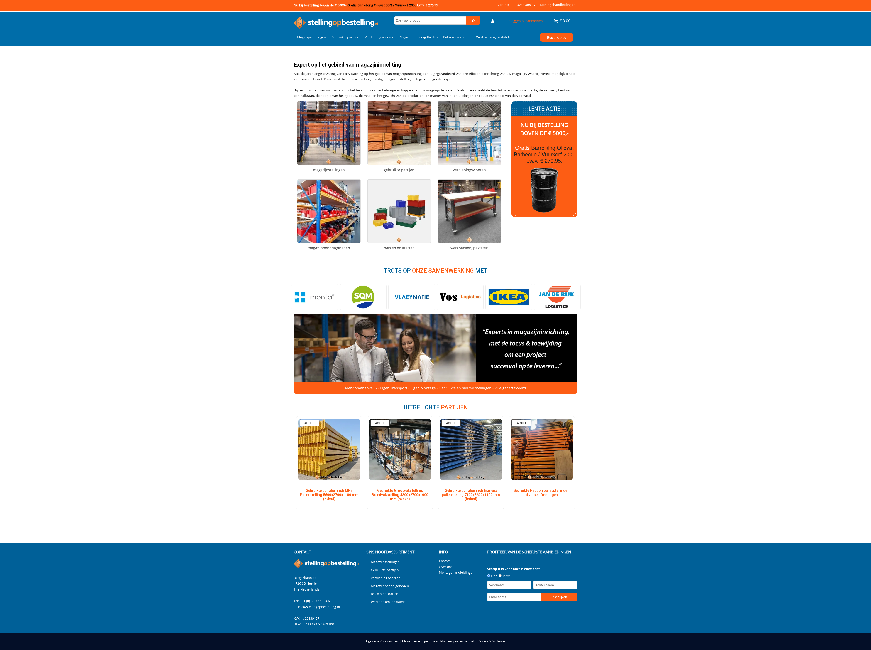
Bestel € (556, 37)
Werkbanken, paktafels (493, 37)
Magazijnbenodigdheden (419, 37)
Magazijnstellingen (311, 37)
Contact (503, 4)
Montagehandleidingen (557, 4)
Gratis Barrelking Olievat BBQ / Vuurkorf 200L (392, 5)
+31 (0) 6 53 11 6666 (315, 601)
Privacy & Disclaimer (491, 641)
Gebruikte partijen (345, 37)
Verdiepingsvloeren (379, 37)
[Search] (473, 20)
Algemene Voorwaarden (382, 641)
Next (575, 297)
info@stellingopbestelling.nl (318, 607)
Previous (296, 297)
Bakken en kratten (457, 37)
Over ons (523, 6)
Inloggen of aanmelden (525, 21)
